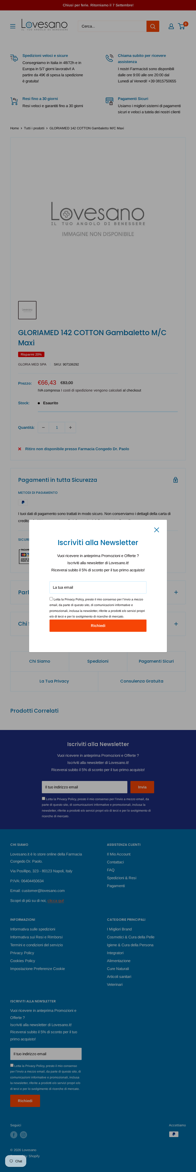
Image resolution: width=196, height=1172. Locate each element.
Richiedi (98, 625)
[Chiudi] (156, 529)
